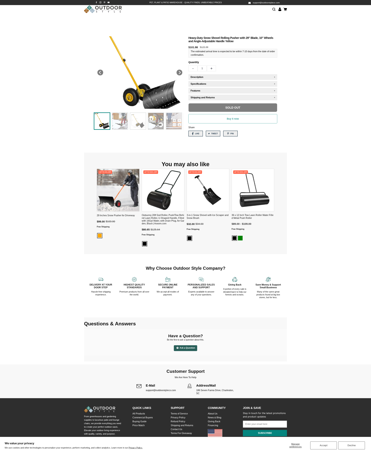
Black (144, 243)
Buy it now (233, 118)
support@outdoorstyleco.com (266, 2)
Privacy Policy (178, 417)
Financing (213, 425)
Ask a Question (187, 348)
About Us (212, 413)
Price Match (138, 425)
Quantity (193, 62)
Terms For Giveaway (181, 433)
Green (240, 238)
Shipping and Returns (182, 425)
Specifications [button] (198, 84)
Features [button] (195, 90)
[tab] (232, 77)
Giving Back (214, 421)
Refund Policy (178, 421)
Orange (99, 235)
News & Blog (214, 417)
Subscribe (265, 433)
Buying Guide (139, 421)
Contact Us (176, 429)
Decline (352, 445)
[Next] (179, 72)
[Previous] (100, 72)
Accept (324, 445)
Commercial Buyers (142, 417)
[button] (274, 9)
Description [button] (197, 77)
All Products (138, 413)
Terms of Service (179, 413)
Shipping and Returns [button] (203, 97)
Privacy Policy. (136, 447)
